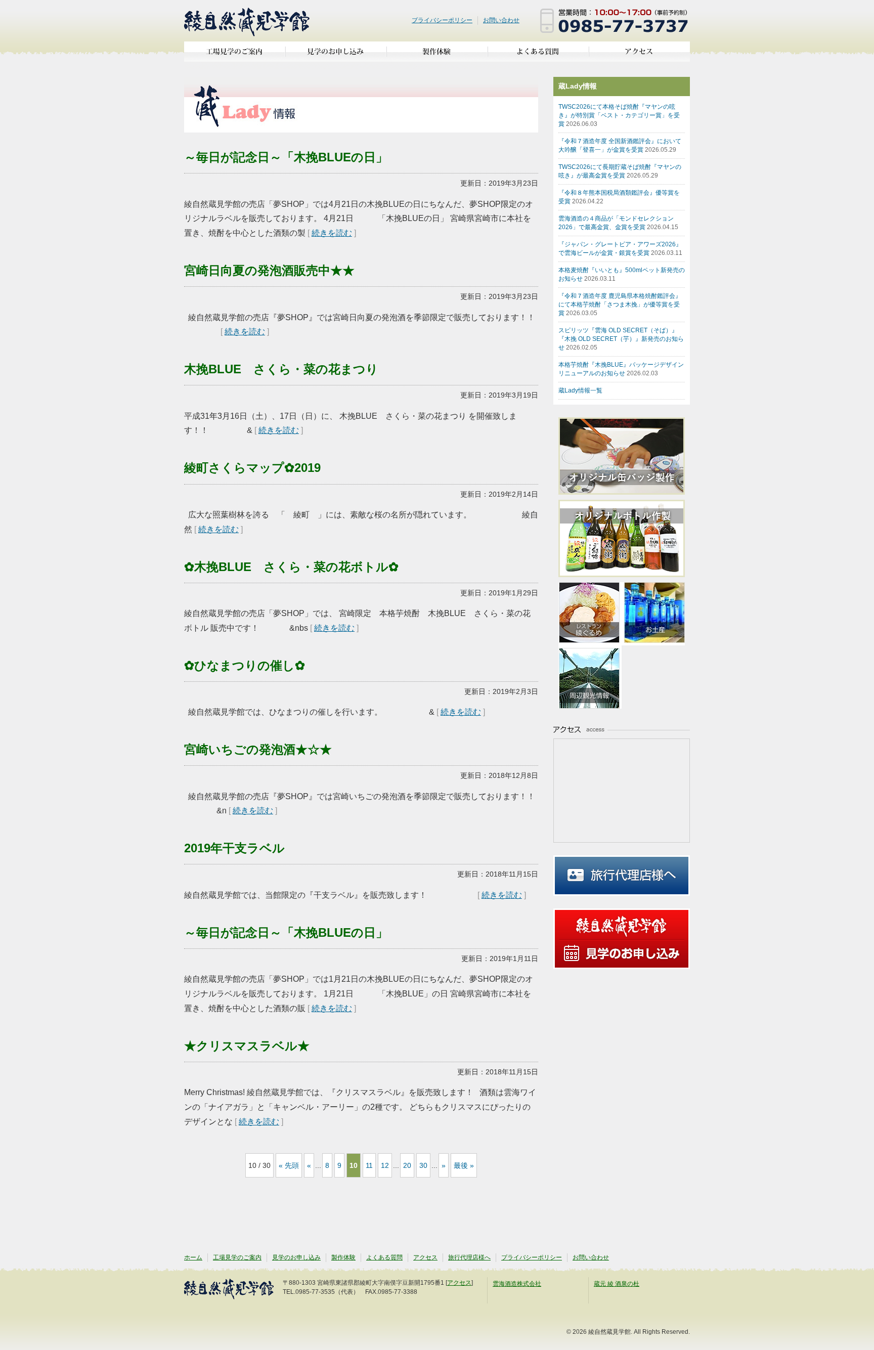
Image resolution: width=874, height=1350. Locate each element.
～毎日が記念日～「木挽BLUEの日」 (286, 157)
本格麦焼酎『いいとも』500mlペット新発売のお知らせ (621, 274)
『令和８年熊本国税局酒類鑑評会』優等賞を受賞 (619, 197)
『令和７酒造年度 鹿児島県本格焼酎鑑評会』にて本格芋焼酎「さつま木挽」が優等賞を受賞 (619, 304)
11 (369, 1165)
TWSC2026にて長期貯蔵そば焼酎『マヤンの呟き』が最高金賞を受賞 (619, 171)
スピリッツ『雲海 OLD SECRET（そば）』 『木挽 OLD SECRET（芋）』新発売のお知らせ (621, 339)
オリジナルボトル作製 (626, 538)
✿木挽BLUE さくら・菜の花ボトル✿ (291, 567)
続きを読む (332, 233)
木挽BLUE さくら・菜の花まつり (281, 369)
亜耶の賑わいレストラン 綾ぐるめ (590, 613)
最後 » (464, 1165)
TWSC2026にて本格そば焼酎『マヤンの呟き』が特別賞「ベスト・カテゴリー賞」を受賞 (619, 115)
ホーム (193, 1257)
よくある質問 (538, 55)
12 (385, 1165)
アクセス (639, 55)
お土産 (653, 613)
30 (423, 1165)
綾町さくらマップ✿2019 (252, 467)
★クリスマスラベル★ (247, 1046)
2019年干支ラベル (234, 848)
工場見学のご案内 (234, 55)
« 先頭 (289, 1165)
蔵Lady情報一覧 (580, 390)
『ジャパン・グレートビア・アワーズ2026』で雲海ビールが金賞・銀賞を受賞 (620, 248)
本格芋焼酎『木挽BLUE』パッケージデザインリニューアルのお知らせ (621, 369)
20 (407, 1165)
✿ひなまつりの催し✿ (244, 665)
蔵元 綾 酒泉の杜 (616, 1283)
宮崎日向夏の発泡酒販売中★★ (269, 270)
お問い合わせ (501, 20)
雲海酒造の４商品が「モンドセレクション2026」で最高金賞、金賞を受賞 (618, 223)
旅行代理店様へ (621, 875)
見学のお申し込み (335, 55)
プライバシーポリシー (442, 20)
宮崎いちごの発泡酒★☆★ (258, 749)
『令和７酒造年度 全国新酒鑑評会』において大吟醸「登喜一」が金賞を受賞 (619, 145)
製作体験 (437, 55)
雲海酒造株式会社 (517, 1283)
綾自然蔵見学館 (247, 20)
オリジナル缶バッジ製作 (626, 456)
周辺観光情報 (590, 677)
